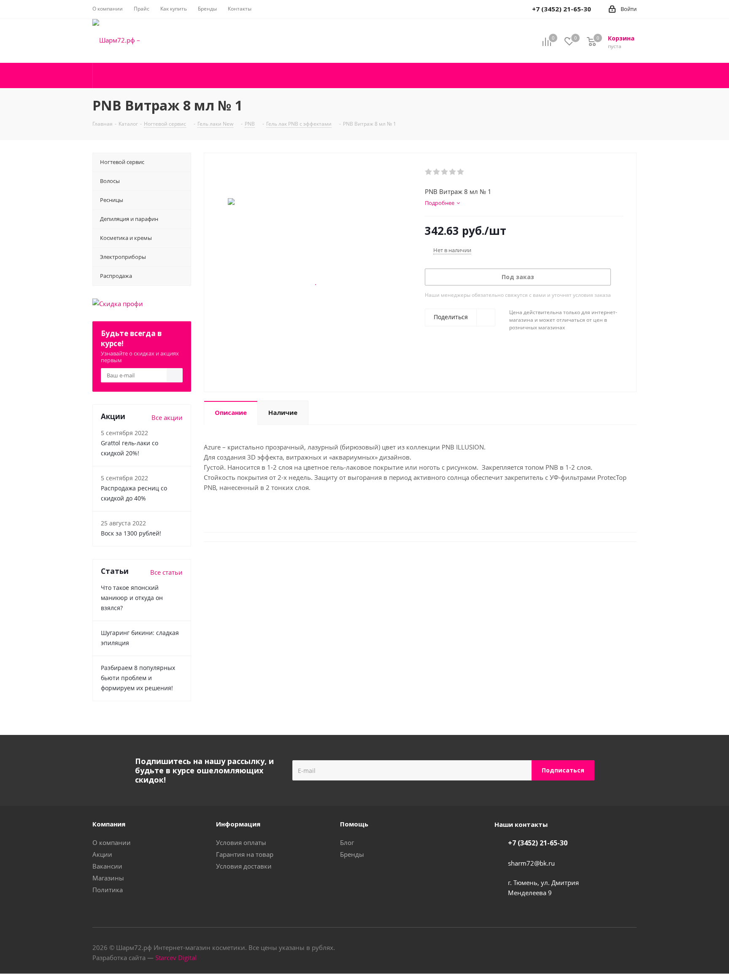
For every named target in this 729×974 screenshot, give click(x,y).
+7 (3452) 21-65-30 (537, 843)
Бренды (352, 854)
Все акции (167, 417)
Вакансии (107, 866)
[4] (453, 172)
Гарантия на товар (244, 854)
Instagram (630, 948)
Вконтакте (609, 948)
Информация (238, 824)
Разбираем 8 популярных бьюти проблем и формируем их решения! (138, 678)
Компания (108, 824)
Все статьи (166, 572)
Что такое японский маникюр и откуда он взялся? (132, 598)
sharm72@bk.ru (531, 863)
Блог (347, 842)
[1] (429, 172)
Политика (107, 889)
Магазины (108, 878)
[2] (437, 172)
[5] (461, 172)
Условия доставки (244, 866)
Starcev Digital (176, 957)
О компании (111, 842)
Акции (102, 854)
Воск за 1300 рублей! (131, 533)
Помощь (354, 824)
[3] (445, 172)
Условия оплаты (241, 842)
